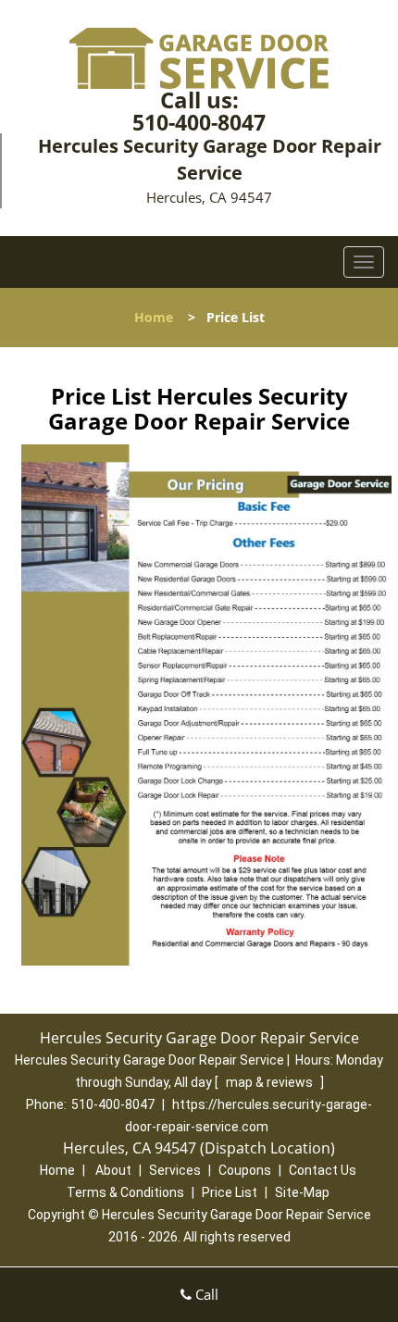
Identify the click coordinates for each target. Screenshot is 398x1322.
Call (205, 1294)
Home (153, 317)
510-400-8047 (199, 122)
